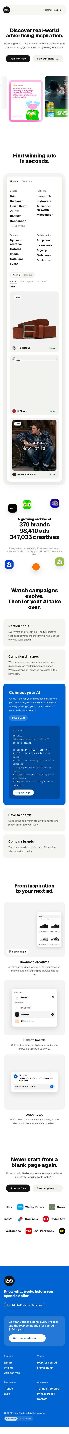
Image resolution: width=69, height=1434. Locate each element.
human (12, 1418)
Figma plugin (45, 1368)
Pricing (48, 9)
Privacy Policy (46, 1394)
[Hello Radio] (6, 9)
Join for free (18, 58)
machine (26, 1418)
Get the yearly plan (27, 1338)
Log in (57, 9)
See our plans (47, 59)
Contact (42, 1399)
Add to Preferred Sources (27, 1305)
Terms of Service (48, 1388)
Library (8, 1362)
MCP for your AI (47, 1362)
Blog (7, 1394)
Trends (8, 1388)
